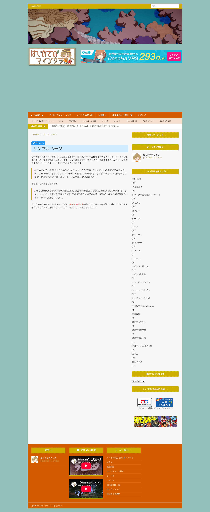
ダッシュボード (76, 204)
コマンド (117, 121)
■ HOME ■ (37, 115)
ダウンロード (138, 242)
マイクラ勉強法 (139, 274)
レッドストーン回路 (88, 121)
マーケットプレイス (141, 290)
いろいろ (142, 115)
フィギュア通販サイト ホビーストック (155, 408)
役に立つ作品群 (165, 121)
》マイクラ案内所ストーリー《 (42, 121)
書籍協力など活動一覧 (122, 115)
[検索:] (165, 5)
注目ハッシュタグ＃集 (142, 345)
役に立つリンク (148, 121)
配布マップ (137, 361)
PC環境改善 (137, 186)
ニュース (136, 258)
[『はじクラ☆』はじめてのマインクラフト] (105, 42)
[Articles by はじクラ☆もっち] (136, 160)
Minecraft (136, 178)
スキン (61, 121)
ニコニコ (136, 250)
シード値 (105, 121)
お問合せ (103, 115)
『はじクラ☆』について (60, 115)
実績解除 (72, 121)
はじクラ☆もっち (151, 154)
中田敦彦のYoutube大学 (143, 306)
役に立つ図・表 (131, 121)
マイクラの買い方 (85, 115)
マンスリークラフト (141, 282)
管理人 (135, 353)
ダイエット (137, 234)
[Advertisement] (105, 91)
